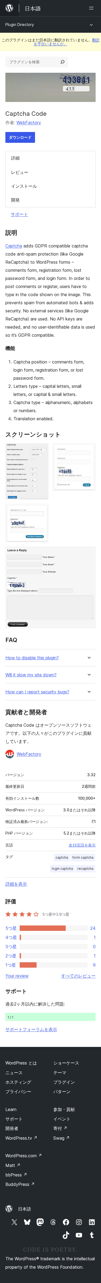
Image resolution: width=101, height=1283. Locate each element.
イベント (62, 1119)
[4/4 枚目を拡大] (88, 554)
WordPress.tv (21, 1138)
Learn (10, 1109)
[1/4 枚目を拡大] (41, 450)
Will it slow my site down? (31, 674)
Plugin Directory (19, 24)
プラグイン (64, 1082)
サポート (19, 214)
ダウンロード (20, 137)
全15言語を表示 (82, 845)
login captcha (62, 869)
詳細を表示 (16, 884)
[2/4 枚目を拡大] (88, 450)
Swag (61, 1138)
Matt (12, 1165)
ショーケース (66, 1063)
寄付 (60, 1128)
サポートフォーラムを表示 (31, 1029)
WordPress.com (23, 1155)
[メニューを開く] (92, 8)
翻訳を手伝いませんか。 (67, 42)
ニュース (14, 1072)
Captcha (13, 246)
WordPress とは (21, 1063)
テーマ (59, 1072)
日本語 (24, 1209)
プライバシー (18, 1091)
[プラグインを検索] (62, 62)
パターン (62, 1091)
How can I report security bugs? (37, 692)
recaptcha (85, 869)
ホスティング (18, 1082)
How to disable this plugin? (32, 657)
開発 (15, 200)
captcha (61, 857)
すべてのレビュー (78, 975)
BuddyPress (20, 1184)
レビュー (19, 172)
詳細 (15, 158)
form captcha (82, 857)
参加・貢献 (64, 1109)
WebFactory (28, 122)
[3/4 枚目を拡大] (41, 511)
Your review (17, 975)
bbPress (16, 1175)
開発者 (11, 1128)
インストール (24, 186)
